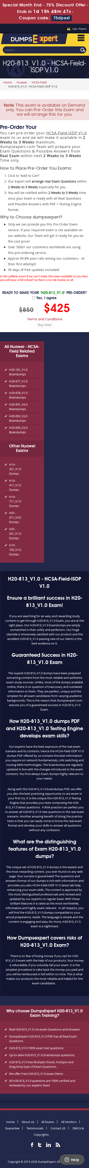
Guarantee (12, 1128)
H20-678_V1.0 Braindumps (18, 395)
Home (7, 82)
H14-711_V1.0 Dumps (12, 501)
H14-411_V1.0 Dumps (12, 485)
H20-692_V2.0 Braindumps (18, 418)
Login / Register (79, 29)
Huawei (22, 82)
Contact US (57, 1128)
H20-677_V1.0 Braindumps (18, 383)
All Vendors (68, 1122)
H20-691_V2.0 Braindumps (18, 406)
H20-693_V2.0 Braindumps (18, 430)
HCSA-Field (39, 82)
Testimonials (34, 1128)
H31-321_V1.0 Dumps (12, 533)
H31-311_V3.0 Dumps (12, 517)
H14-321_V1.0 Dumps (12, 469)
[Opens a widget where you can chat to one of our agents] (71, 1160)
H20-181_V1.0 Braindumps (18, 372)
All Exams (47, 1122)
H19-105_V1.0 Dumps (12, 549)
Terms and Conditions (44, 319)
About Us (28, 1122)
